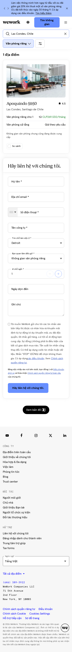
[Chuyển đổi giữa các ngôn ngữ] (27, 22)
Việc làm (8, 467)
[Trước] (4, 8)
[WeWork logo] (11, 22)
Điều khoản (46, 609)
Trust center (10, 481)
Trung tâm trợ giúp (14, 543)
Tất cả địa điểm (12, 573)
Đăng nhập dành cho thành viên (22, 538)
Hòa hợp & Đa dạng (14, 462)
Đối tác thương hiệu (15, 517)
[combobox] (13, 212)
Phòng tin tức (11, 471)
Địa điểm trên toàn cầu (17, 452)
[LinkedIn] (65, 435)
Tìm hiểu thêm (43, 13)
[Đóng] (67, 8)
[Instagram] (36, 435)
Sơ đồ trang (32, 618)
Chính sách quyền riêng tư (19, 609)
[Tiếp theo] (8, 8)
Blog (5, 476)
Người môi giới (12, 497)
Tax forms (9, 548)
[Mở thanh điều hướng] (65, 22)
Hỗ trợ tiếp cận (12, 618)
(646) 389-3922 (14, 582)
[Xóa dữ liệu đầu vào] (65, 33)
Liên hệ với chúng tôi (15, 533)
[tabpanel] (36, 103)
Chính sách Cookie (14, 613)
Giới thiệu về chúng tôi (17, 457)
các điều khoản (36, 358)
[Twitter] (50, 435)
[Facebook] (21, 435)
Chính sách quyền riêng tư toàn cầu (44, 373)
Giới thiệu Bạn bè (13, 507)
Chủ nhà (8, 502)
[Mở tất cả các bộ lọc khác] (40, 43)
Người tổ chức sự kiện (16, 512)
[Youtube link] (7, 435)
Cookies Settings (39, 613)
